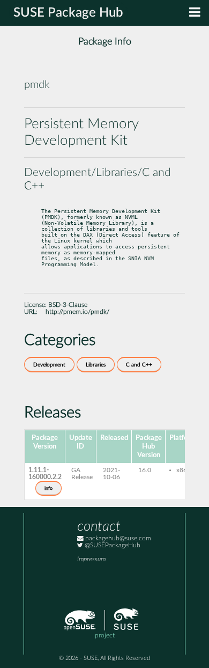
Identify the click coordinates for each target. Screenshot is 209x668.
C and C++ (139, 365)
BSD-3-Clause (67, 305)
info (48, 488)
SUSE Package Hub (68, 12)
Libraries (96, 365)
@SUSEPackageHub (111, 545)
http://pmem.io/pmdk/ (77, 312)
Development (49, 365)
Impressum (91, 559)
